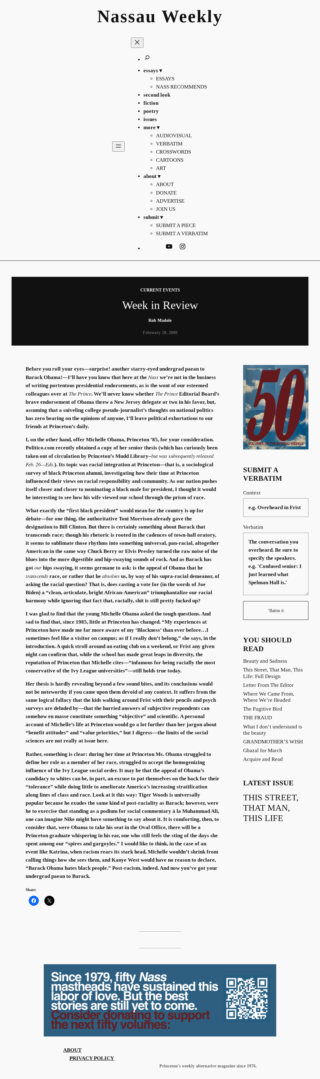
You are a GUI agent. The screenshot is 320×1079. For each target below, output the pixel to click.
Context (252, 493)
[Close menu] (137, 43)
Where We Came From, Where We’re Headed (268, 697)
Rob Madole (160, 320)
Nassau (126, 16)
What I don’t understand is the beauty (272, 730)
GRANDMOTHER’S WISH (273, 742)
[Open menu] (118, 146)
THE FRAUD (257, 718)
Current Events (160, 289)
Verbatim (253, 527)
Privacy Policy (91, 1058)
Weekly (192, 16)
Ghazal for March (262, 750)
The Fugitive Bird (262, 709)
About (72, 1050)
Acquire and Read (263, 759)
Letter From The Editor (268, 685)
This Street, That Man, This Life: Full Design (273, 673)
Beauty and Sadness (265, 661)
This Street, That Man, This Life (270, 808)
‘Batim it (276, 610)
